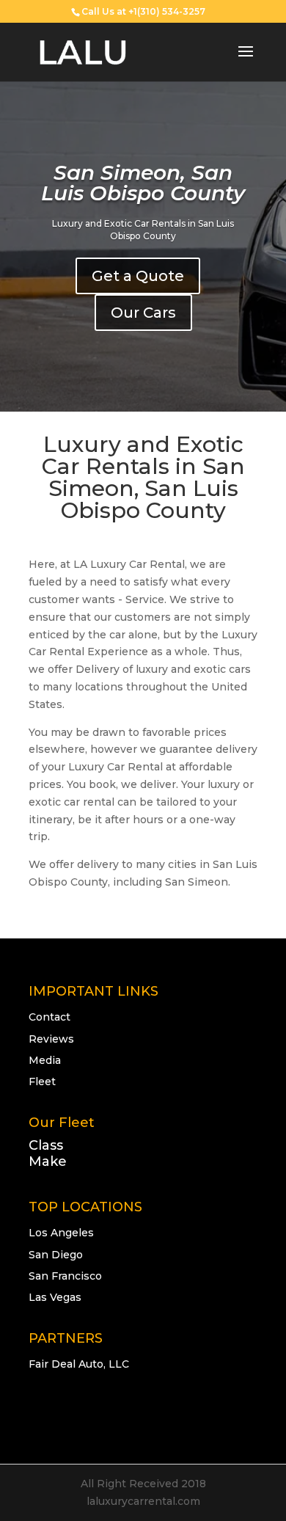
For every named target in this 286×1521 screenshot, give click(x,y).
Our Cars (143, 312)
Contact (49, 1017)
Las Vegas (55, 1297)
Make (48, 1161)
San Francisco (65, 1276)
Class (46, 1145)
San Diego (56, 1254)
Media (45, 1060)
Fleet (42, 1081)
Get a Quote (138, 276)
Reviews (51, 1039)
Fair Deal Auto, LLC (79, 1364)
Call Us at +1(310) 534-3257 (143, 11)
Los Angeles (61, 1232)
